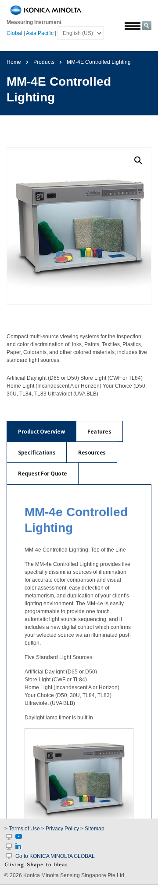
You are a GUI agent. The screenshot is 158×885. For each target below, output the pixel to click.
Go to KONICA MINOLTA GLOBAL (55, 856)
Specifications (36, 452)
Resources (92, 452)
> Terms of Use (22, 829)
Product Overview (41, 431)
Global (14, 33)
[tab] (41, 431)
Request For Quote (42, 473)
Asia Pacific (40, 33)
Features (99, 431)
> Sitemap (92, 829)
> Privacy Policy (60, 829)
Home (14, 62)
